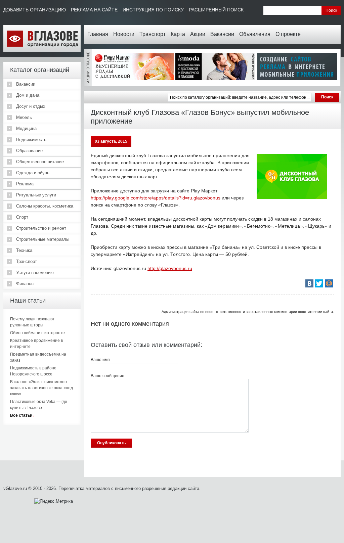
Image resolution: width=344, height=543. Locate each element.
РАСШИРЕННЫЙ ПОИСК (216, 9)
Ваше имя (100, 359)
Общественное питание (40, 161)
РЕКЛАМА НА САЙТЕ (94, 9)
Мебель (24, 117)
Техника (24, 250)
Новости (123, 34)
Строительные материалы (42, 239)
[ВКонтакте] (309, 283)
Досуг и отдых (30, 106)
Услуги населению (35, 272)
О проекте (288, 34)
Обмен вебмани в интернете (37, 332)
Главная (97, 34)
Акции (197, 34)
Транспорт (152, 34)
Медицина (26, 128)
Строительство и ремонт (41, 228)
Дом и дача (27, 95)
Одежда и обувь (32, 172)
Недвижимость (31, 139)
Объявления (254, 34)
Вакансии (222, 34)
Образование (29, 150)
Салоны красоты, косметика (44, 206)
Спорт (22, 217)
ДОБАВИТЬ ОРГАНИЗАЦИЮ (34, 9)
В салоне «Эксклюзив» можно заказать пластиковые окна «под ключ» (41, 387)
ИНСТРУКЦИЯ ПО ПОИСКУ (153, 9)
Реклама (25, 183)
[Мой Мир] (329, 283)
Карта (178, 34)
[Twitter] (319, 283)
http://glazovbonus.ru (169, 268)
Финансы (25, 283)
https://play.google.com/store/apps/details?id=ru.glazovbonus (155, 197)
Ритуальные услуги (36, 194)
